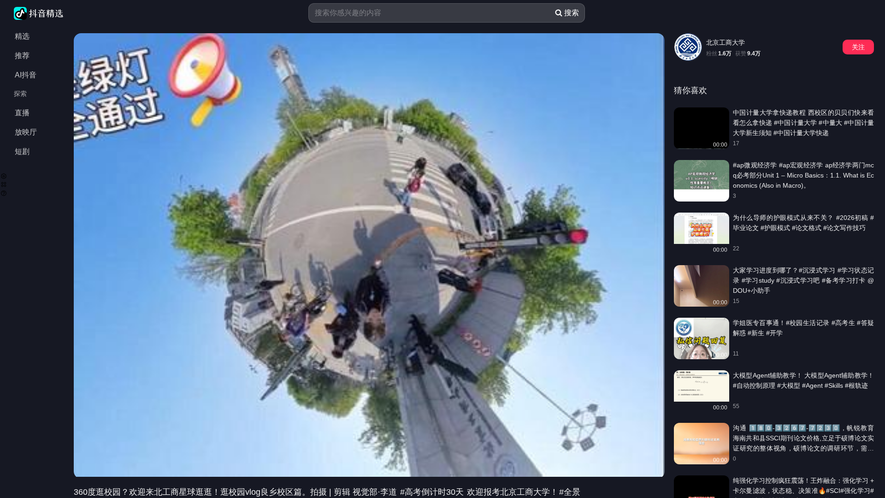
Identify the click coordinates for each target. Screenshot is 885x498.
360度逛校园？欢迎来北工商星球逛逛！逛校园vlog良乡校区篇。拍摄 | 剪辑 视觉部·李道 (236, 492)
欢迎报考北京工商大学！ (511, 492)
